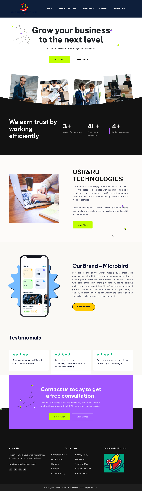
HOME (49, 8)
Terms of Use (81, 464)
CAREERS (103, 8)
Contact (55, 468)
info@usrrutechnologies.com (22, 464)
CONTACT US (119, 8)
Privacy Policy (81, 455)
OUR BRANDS (88, 8)
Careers (55, 464)
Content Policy (58, 473)
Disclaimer (80, 459)
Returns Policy (82, 473)
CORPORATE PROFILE (67, 8)
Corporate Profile (59, 455)
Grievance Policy (83, 468)
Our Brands (56, 459)
